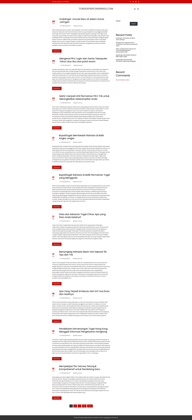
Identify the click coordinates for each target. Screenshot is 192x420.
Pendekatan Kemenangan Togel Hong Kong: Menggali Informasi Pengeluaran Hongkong (83, 330)
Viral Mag (106, 417)
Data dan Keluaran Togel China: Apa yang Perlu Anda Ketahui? (82, 216)
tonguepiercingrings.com (96, 8)
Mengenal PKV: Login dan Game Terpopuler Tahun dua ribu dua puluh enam (83, 60)
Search (118, 21)
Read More (57, 51)
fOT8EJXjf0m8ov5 (66, 26)
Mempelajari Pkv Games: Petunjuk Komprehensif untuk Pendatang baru (79, 368)
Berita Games (79, 26)
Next (90, 406)
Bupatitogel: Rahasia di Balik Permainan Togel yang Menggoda (84, 176)
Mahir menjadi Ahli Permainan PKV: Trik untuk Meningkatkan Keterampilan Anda (84, 97)
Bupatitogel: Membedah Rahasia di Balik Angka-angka (81, 137)
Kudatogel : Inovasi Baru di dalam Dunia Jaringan (82, 20)
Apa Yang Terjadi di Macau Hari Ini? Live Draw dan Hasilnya (84, 293)
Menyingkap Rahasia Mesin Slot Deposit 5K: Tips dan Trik (83, 253)
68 (84, 406)
